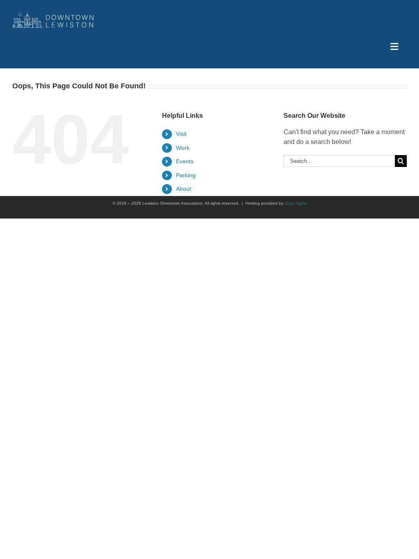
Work (182, 147)
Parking (186, 175)
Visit (181, 134)
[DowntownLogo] (53, 15)
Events (185, 161)
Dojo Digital (296, 203)
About (183, 188)
